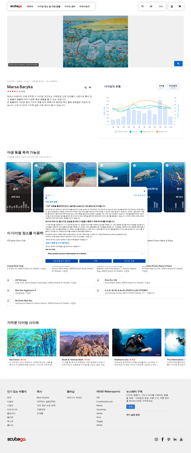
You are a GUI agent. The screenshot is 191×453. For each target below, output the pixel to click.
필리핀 (10, 417)
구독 (131, 406)
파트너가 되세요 (74, 397)
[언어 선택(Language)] (151, 6)
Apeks (100, 413)
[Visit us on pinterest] (168, 439)
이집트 (19, 81)
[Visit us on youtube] (181, 439)
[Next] (182, 187)
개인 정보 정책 (140, 195)
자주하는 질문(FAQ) (46, 401)
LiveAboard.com (105, 401)
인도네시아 (12, 409)
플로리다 (11, 413)
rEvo (99, 417)
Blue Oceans (43, 397)
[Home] (16, 6)
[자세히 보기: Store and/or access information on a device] (142, 253)
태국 (9, 397)
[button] (49, 195)
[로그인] (172, 6)
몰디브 (10, 425)
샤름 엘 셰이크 (38, 81)
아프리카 (10, 81)
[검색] (142, 6)
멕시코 (10, 421)
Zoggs (100, 421)
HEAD (99, 425)
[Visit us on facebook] (162, 439)
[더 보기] (178, 63)
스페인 (10, 405)
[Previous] (8, 187)
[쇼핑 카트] (180, 6)
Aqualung (101, 409)
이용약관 (41, 409)
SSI (98, 397)
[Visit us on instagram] (156, 439)
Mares (100, 405)
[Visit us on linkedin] (175, 439)
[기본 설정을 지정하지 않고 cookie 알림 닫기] (144, 191)
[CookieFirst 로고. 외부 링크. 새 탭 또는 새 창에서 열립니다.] (46, 198)
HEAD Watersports (108, 391)
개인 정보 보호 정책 (46, 405)
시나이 (27, 81)
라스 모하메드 (51, 81)
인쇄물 (40, 413)
